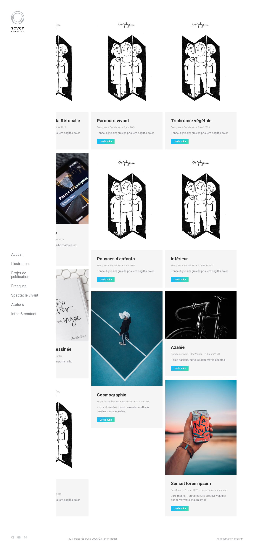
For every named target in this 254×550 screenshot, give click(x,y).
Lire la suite (105, 141)
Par (115, 127)
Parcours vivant (113, 120)
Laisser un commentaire (213, 490)
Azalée (178, 347)
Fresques (102, 127)
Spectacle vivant (179, 354)
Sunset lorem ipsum (191, 483)
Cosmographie (111, 395)
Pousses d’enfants (116, 258)
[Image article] (127, 63)
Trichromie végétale (191, 120)
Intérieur (179, 258)
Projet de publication (108, 401)
